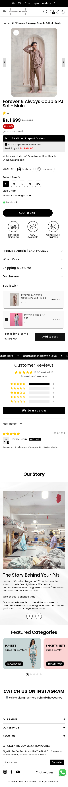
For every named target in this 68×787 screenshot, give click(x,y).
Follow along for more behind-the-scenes (35, 697)
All (13, 23)
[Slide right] (63, 62)
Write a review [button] (34, 410)
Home (6, 23)
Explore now (14, 664)
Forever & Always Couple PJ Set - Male (33, 296)
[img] (11, 434)
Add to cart (50, 336)
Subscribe (57, 762)
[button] (5, 12)
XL (30, 183)
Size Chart (9, 190)
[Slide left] (4, 62)
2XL (38, 183)
